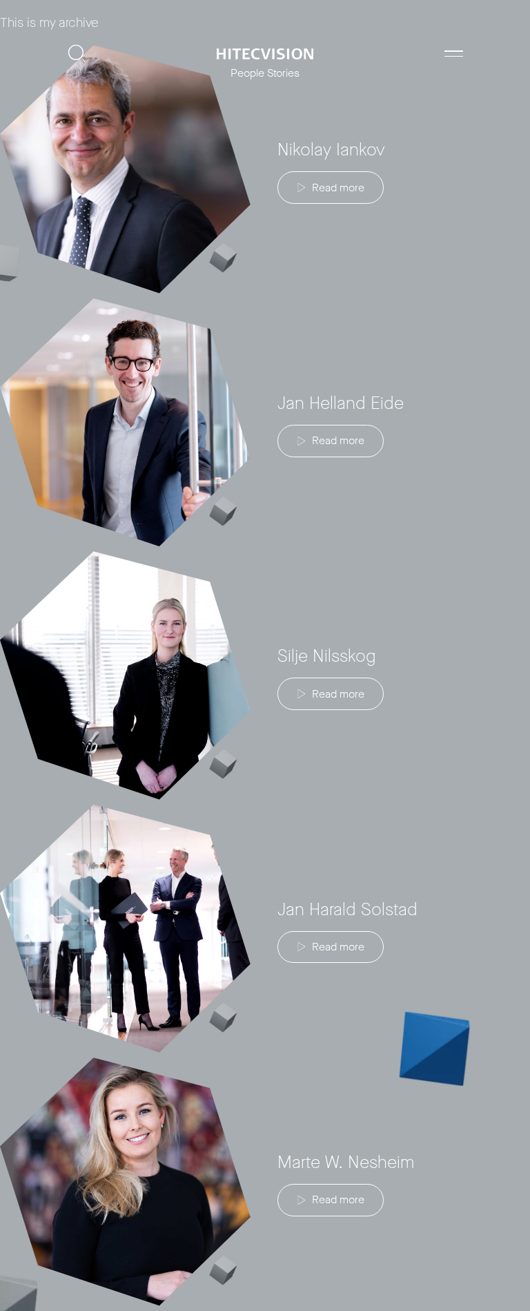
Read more (338, 187)
